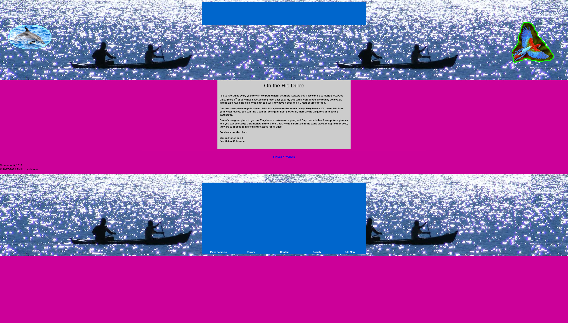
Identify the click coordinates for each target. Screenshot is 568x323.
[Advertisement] (284, 13)
